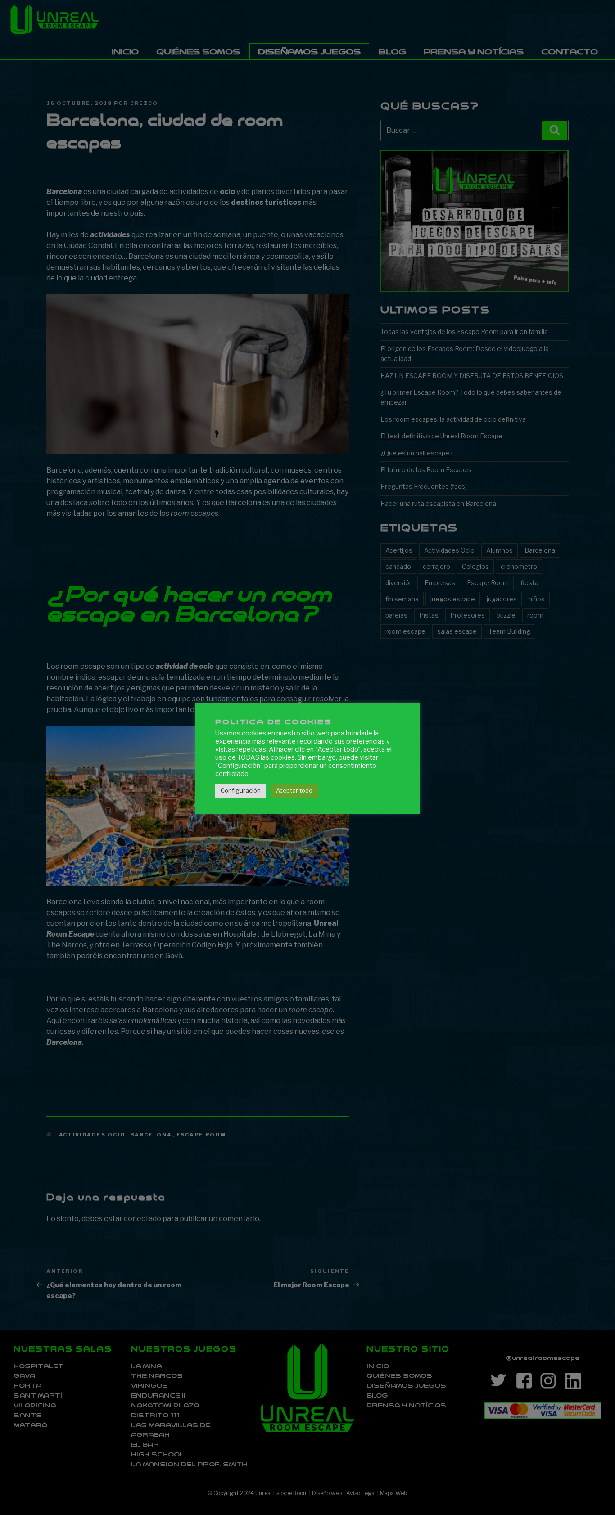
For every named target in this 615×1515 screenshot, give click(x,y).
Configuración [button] (241, 790)
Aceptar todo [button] (294, 790)
